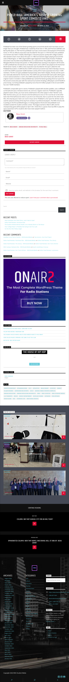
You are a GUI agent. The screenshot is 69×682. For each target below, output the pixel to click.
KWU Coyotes (46, 393)
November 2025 (9, 591)
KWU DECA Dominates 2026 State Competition (35, 482)
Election (28, 586)
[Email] (29, 118)
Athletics (36, 388)
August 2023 (8, 633)
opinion (47, 396)
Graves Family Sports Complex (45, 391)
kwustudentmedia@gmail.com (57, 598)
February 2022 (9, 656)
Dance (59, 388)
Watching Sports (32, 398)
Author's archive (34, 142)
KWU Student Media (58, 393)
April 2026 (7, 583)
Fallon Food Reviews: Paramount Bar (15, 222)
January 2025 (8, 606)
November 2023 (9, 627)
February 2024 (9, 620)
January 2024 (8, 622)
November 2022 (9, 644)
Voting (28, 628)
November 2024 (9, 610)
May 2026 (7, 580)
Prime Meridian (9, 376)
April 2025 (7, 599)
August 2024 (8, 616)
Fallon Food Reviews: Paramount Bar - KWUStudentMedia (19, 240)
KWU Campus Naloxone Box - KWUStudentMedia (17, 247)
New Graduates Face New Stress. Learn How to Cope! (20, 220)
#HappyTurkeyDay (10, 388)
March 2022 (8, 654)
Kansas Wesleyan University (28, 127)
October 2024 (8, 612)
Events (28, 591)
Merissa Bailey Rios (9, 464)
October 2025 (8, 593)
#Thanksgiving (22, 388)
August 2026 (8, 578)
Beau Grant (32, 25)
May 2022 (7, 650)
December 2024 (9, 608)
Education (29, 583)
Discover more (50, 621)
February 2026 (9, 587)
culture (28, 581)
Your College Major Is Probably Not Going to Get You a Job (21, 227)
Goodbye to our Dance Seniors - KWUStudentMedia (17, 237)
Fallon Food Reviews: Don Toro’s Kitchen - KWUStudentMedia (20, 250)
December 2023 (9, 625)
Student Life (21, 398)
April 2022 (7, 652)
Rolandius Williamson (10, 436)
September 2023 (9, 631)
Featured (7, 416)
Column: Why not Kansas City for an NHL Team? (35, 519)
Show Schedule (52, 633)
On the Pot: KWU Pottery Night (13, 229)
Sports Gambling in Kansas (40, 247)
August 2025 (8, 597)
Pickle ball (43, 127)
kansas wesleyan (9, 393)
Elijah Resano (8, 391)
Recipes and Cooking (32, 613)
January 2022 (8, 658)
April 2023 (7, 635)
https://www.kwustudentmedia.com (59, 592)
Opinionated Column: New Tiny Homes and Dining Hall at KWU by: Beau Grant (35, 541)
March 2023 (8, 637)
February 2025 (9, 604)
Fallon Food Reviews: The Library (47, 240)
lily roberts (8, 396)
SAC (14, 398)
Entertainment (30, 588)
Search (5, 206)
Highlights (29, 598)
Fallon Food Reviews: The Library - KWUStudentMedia (18, 243)
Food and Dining (30, 596)
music (16, 396)
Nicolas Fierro (38, 396)
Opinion (28, 608)
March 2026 (8, 585)
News (34, 11)
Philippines (55, 396)
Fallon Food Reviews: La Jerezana (49, 250)
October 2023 (8, 629)
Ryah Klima (7, 398)
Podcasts (28, 611)
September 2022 (9, 648)
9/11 (30, 388)
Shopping (28, 618)
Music (27, 603)
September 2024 (9, 614)
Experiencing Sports (22, 391)
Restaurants (29, 616)
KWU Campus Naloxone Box (35, 454)
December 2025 (9, 589)
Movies (28, 601)
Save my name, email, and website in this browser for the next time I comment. (34, 190)
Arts (27, 578)
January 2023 (8, 641)
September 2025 (9, 595)
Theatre (28, 626)
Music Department (25, 396)
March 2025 (8, 602)
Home (49, 631)
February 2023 (9, 639)
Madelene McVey (9, 492)
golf (31, 391)
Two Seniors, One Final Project (42, 237)
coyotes (53, 388)
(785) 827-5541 (53, 595)
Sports (28, 621)
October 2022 (8, 646)
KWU (38, 393)
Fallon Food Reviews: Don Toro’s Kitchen (47, 243)
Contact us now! (52, 637)
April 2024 (7, 618)
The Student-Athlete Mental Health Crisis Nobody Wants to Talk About (24, 224)
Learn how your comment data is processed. (44, 197)
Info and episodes (34, 364)
